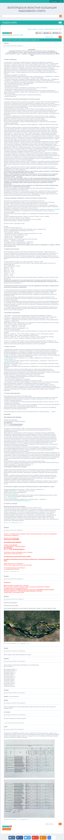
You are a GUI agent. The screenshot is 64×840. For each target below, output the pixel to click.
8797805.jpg (23, 819)
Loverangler (7, 712)
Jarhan (6, 726)
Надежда (6, 43)
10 (23, 729)
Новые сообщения (33, 29)
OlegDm (6, 648)
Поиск (56, 29)
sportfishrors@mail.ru (9, 359)
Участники (41, 29)
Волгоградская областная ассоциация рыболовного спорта (32, 9)
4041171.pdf (13, 571)
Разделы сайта (9, 22)
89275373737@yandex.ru (24, 500)
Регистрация (54, 1)
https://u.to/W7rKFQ (55, 209)
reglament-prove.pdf (15, 522)
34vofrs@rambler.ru (12, 497)
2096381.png (13, 643)
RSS (60, 29)
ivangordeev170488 (18, 35)
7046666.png (23, 643)
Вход (61, 1)
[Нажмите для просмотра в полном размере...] (32, 641)
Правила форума (49, 29)
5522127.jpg (13, 819)
